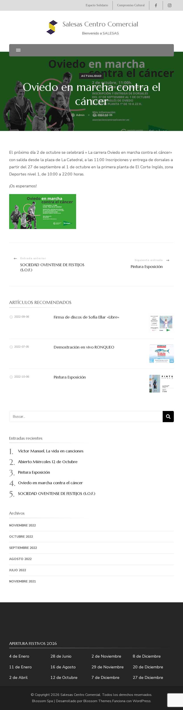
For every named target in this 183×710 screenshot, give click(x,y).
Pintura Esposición (70, 377)
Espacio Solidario (97, 5)
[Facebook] (156, 5)
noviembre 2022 (22, 525)
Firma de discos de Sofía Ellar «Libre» (86, 317)
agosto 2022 (20, 559)
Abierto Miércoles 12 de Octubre (47, 461)
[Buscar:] (86, 416)
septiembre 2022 (23, 548)
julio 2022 (17, 570)
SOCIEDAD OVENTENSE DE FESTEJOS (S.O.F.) (56, 493)
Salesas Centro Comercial (100, 24)
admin (80, 115)
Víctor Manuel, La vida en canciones (50, 450)
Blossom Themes (97, 701)
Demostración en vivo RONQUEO (84, 347)
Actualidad (91, 76)
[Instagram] (169, 5)
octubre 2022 (21, 537)
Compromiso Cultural (131, 5)
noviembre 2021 (22, 581)
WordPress (142, 701)
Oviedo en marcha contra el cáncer (50, 482)
